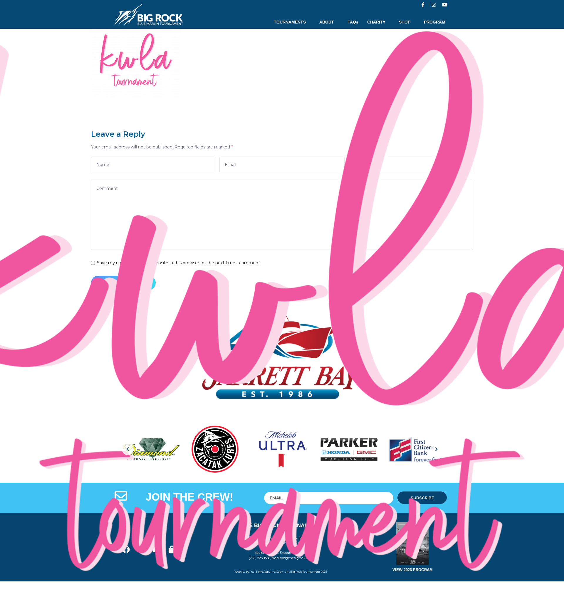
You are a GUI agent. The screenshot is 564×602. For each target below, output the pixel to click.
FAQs (353, 22)
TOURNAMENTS (290, 22)
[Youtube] (444, 4)
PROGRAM (434, 22)
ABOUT (326, 22)
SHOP (404, 22)
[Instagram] (434, 4)
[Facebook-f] (423, 4)
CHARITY (376, 22)
